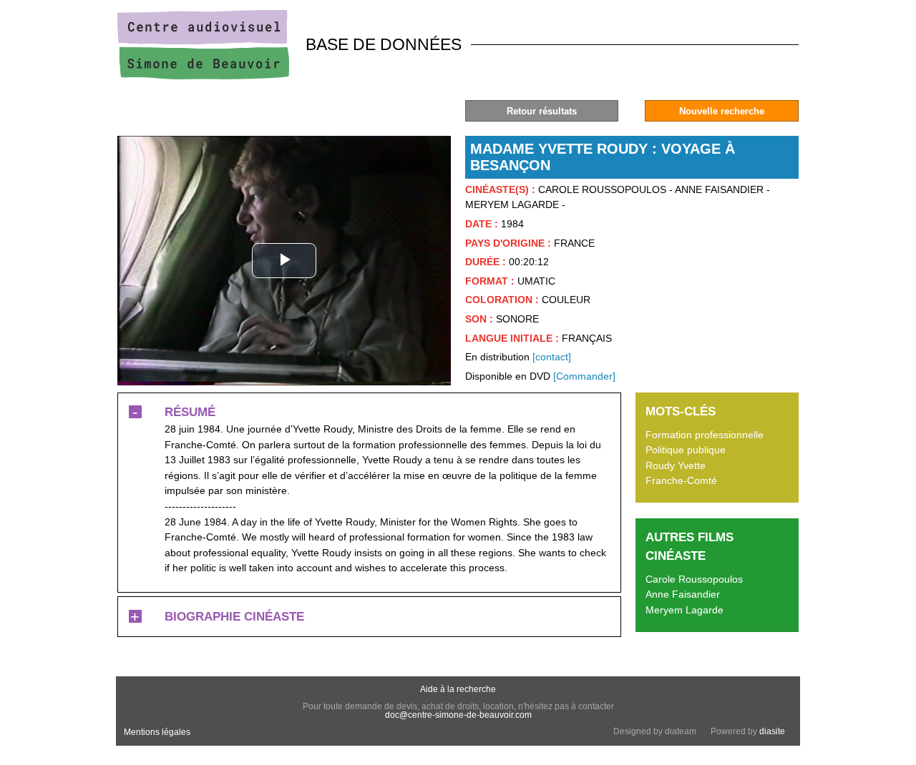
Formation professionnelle (704, 434)
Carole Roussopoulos (694, 579)
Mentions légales (157, 732)
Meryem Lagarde (684, 610)
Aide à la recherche (458, 689)
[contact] (551, 356)
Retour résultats (542, 111)
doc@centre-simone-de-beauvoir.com (458, 715)
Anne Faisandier (682, 594)
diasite (772, 731)
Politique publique (685, 449)
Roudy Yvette (675, 465)
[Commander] (584, 376)
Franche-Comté (681, 480)
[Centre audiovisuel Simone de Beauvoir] (203, 76)
